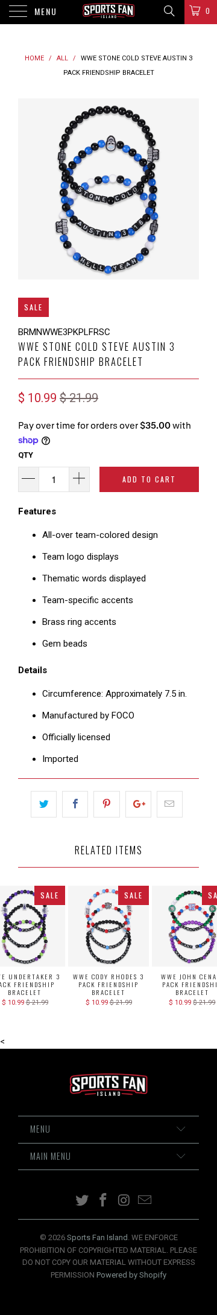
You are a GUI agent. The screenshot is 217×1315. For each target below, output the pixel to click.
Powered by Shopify (131, 1274)
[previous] (29, 189)
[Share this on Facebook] (75, 804)
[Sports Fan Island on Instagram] (125, 1201)
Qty (25, 454)
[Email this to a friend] (170, 804)
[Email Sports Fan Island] (145, 1201)
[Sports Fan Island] (108, 12)
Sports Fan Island (97, 1237)
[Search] (168, 11)
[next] (187, 189)
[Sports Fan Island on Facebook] (104, 1201)
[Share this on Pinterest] (106, 804)
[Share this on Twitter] (44, 804)
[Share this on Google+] (138, 804)
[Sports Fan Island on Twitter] (83, 1201)
